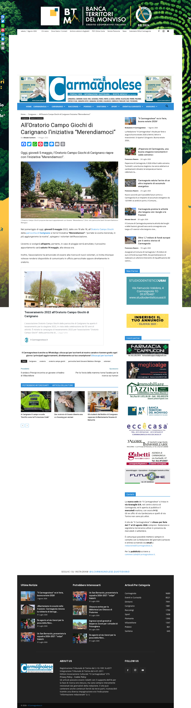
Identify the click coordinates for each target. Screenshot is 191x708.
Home (28, 106)
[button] (166, 106)
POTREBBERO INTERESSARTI (36, 385)
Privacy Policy (66, 677)
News (125, 31)
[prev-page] (22, 425)
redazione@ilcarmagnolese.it (138, 545)
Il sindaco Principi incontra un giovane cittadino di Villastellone (42, 374)
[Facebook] (159, 31)
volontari (107, 361)
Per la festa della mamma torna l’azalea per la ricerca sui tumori (97, 374)
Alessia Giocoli (130, 219)
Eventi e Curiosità (37, 118)
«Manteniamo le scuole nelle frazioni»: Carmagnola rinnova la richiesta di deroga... (51, 609)
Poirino (87, 106)
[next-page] (27, 425)
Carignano (57, 106)
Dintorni (101, 106)
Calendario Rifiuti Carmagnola (140, 31)
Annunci (150, 106)
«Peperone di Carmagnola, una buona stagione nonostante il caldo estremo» (153, 152)
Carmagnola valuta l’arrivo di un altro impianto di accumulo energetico (154, 183)
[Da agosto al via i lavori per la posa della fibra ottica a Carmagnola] (28, 623)
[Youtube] (168, 31)
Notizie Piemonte (114, 31)
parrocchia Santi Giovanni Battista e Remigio (84, 361)
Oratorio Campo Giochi (102, 229)
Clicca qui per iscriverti (102, 355)
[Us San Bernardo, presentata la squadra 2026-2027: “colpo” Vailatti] (28, 637)
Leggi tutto (63, 332)
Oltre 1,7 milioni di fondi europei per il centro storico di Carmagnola (154, 240)
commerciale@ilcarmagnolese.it (140, 554)
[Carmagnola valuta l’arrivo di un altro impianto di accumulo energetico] (130, 183)
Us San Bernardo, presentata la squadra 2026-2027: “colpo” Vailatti (51, 636)
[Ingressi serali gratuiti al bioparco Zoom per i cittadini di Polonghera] (80, 624)
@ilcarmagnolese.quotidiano (109, 571)
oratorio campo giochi (57, 361)
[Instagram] (163, 31)
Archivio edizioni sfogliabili (79, 31)
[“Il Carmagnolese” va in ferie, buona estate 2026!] (130, 121)
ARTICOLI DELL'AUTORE (62, 385)
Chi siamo (45, 31)
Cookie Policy (80, 677)
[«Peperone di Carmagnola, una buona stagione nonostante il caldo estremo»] (130, 151)
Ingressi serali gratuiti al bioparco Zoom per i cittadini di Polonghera (103, 624)
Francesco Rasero (131, 159)
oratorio (43, 361)
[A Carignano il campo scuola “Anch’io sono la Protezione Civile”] (36, 401)
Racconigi (73, 106)
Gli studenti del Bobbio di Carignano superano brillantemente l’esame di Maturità (103, 417)
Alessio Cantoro (29, 138)
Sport (114, 106)
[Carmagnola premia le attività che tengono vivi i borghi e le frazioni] (130, 211)
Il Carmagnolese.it (35, 705)
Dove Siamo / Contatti (59, 31)
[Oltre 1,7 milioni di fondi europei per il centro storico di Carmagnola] (130, 240)
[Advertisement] (95, 54)
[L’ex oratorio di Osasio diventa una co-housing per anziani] (69, 401)
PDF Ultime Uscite (98, 31)
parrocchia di (38, 233)
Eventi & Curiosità (132, 106)
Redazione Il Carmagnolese (135, 128)
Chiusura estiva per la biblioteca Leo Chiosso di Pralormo (100, 609)
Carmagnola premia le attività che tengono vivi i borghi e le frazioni (153, 212)
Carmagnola (39, 106)
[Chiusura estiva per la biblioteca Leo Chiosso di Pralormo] (80, 610)
